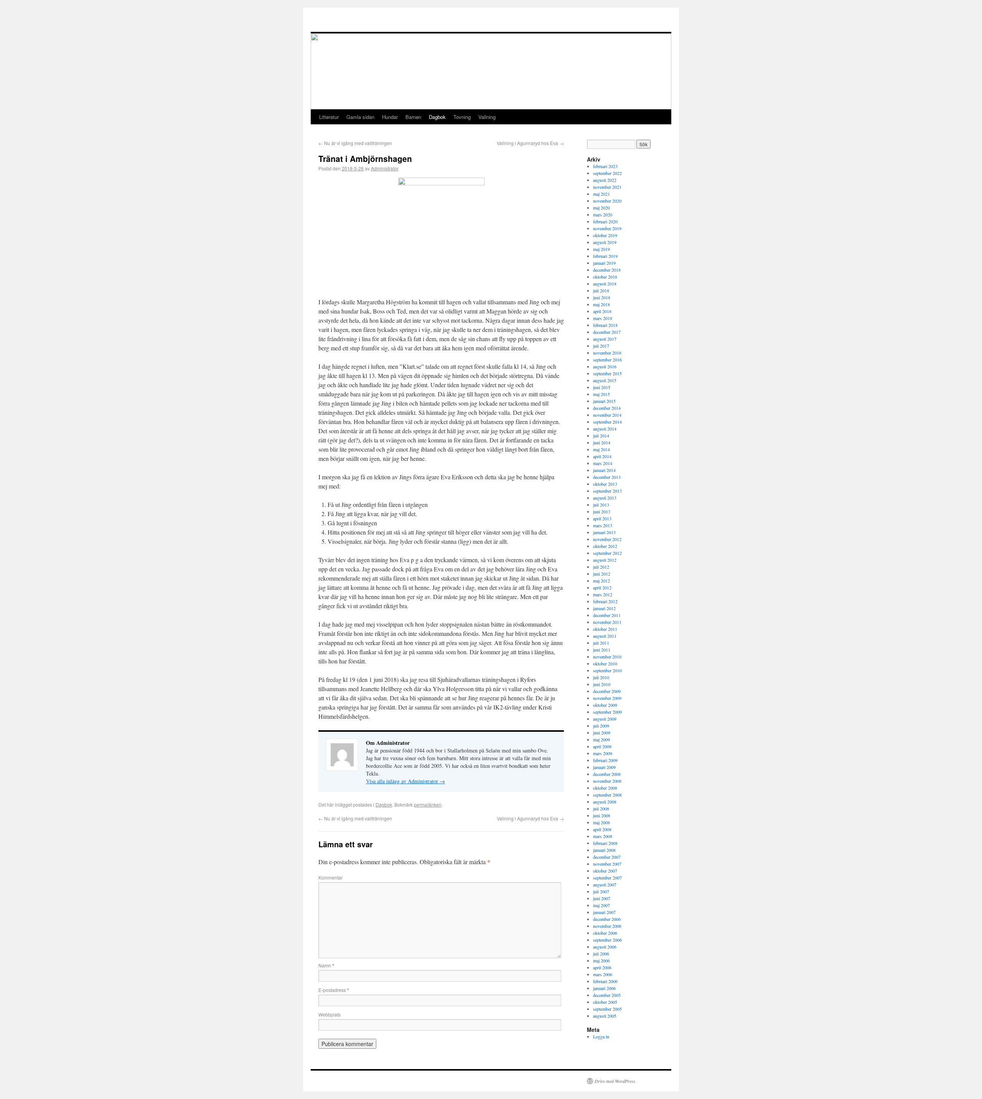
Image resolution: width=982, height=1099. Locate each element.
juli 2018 (601, 290)
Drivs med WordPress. (615, 1081)
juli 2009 (601, 726)
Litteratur (329, 116)
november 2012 (607, 539)
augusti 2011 (604, 636)
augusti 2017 (604, 339)
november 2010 (607, 656)
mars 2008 (602, 836)
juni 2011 (601, 650)
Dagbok (437, 116)
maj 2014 (601, 449)
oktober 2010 (605, 663)
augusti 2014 (604, 429)
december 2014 (607, 408)
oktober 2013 (605, 484)
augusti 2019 (604, 242)
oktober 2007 (605, 871)
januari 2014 (604, 470)
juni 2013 (601, 511)
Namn (326, 965)
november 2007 (607, 864)
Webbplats (329, 1014)
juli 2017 (601, 346)
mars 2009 (602, 753)
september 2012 (607, 553)
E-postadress (333, 990)
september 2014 (607, 422)
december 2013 (607, 477)
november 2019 (607, 228)
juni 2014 (601, 442)
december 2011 (607, 615)
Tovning (462, 116)
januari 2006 (604, 988)
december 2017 (607, 332)
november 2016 (607, 353)
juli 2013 (601, 505)
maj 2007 (601, 905)
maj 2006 (601, 960)
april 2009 (602, 746)
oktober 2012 (605, 546)
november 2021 (607, 187)
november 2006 (607, 926)
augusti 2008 (604, 802)
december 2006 (607, 919)
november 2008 (607, 781)
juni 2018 (601, 297)
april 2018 (602, 311)
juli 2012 (601, 567)
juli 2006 (601, 953)
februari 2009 (605, 760)
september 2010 (607, 670)
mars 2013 (602, 525)
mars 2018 (602, 318)
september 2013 (607, 491)
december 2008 (607, 774)
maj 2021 (601, 194)
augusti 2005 (604, 1016)
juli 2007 (601, 891)
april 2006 (602, 967)
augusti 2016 (604, 366)
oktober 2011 (605, 629)
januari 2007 (604, 912)
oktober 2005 (605, 1002)
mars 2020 (602, 214)
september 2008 (607, 795)
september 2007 (607, 878)
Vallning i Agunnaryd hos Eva (530, 143)
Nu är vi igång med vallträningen (355, 143)
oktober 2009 (605, 705)
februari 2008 (605, 843)
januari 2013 (604, 532)
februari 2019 (605, 256)
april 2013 (602, 518)
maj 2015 (601, 394)
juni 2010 (601, 684)
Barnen (413, 116)
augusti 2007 (604, 884)
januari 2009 (604, 767)
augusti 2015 (604, 380)
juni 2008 (601, 815)
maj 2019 (601, 249)
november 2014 (607, 415)
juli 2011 (601, 643)
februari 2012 (605, 601)
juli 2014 (601, 435)
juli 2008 (601, 808)
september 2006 (607, 940)
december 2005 (607, 995)
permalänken (428, 804)
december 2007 (607, 857)
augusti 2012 (604, 560)
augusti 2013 (604, 498)
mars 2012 (602, 594)
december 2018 (607, 270)
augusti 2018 (604, 284)
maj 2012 (601, 581)
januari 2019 (604, 263)
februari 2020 (605, 221)
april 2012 (602, 587)
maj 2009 (601, 739)
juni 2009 (601, 732)
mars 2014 (602, 463)
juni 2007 (601, 898)
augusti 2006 (604, 947)
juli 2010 (601, 677)
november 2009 (607, 698)
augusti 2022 (604, 180)
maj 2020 (601, 208)
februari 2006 (605, 981)
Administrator (385, 168)
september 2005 (607, 1009)
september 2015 (607, 373)
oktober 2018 (605, 277)
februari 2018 (605, 325)
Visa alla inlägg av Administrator (405, 781)
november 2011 (607, 622)
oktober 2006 (605, 933)
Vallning (487, 116)
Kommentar (330, 877)
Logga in (601, 1036)
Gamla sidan (360, 116)
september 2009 (607, 712)
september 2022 (607, 173)
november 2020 (607, 201)
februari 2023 (605, 166)
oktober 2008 (605, 788)
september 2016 (607, 359)
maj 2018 (601, 304)
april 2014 (602, 456)
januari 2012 (604, 608)
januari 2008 (604, 850)
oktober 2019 (605, 235)
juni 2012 (601, 574)
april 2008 (602, 829)
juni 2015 (601, 387)
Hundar (390, 116)
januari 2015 (604, 401)
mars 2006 (602, 974)
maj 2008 (601, 822)
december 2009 (607, 691)
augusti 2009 (604, 719)
